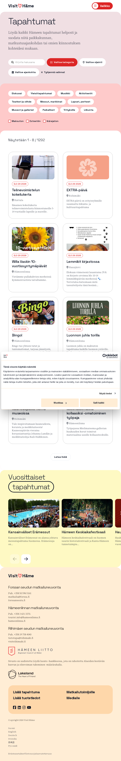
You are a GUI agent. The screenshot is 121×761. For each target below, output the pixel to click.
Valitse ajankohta (25, 72)
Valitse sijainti (94, 62)
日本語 (11, 742)
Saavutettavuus (44, 753)
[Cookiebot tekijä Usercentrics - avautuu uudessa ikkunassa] (105, 356)
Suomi (11, 728)
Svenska (12, 738)
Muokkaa (58, 402)
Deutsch (12, 735)
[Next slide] (26, 559)
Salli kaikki (98, 402)
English (12, 731)
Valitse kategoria (64, 62)
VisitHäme (21, 6)
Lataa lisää (60, 456)
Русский (12, 745)
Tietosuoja (30, 753)
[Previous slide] (14, 559)
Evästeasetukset (16, 753)
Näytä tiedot (105, 393)
